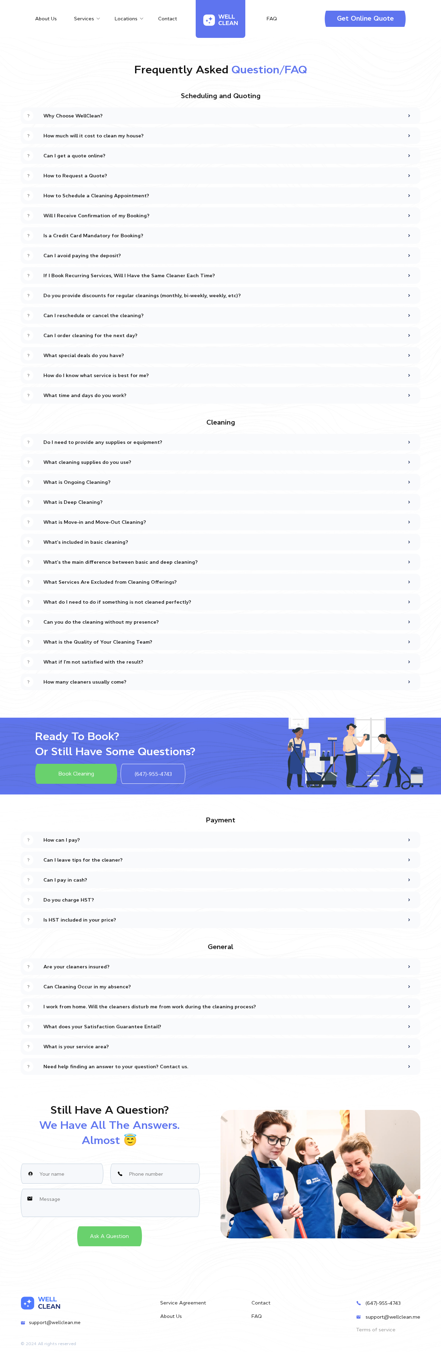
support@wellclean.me (55, 1322)
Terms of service (376, 1329)
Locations (126, 18)
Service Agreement (183, 1302)
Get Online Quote (365, 18)
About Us (46, 18)
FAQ (272, 18)
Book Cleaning (76, 773)
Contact (167, 18)
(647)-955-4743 (383, 1303)
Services (84, 18)
